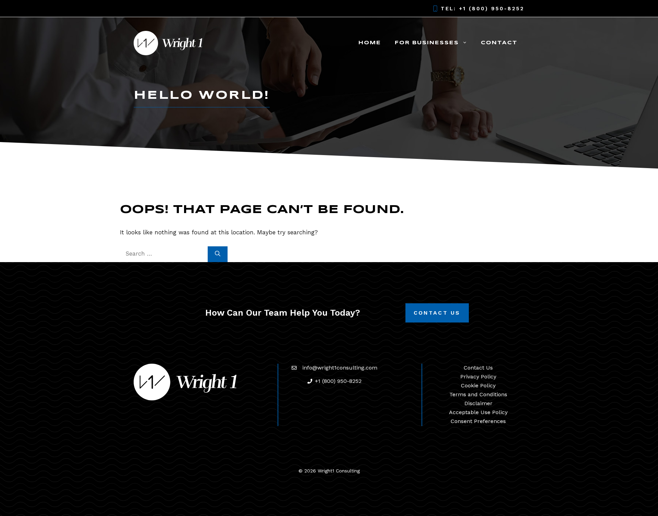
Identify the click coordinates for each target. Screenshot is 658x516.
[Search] (218, 254)
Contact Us (437, 312)
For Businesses (427, 42)
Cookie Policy (478, 385)
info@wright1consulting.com (339, 367)
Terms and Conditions (478, 394)
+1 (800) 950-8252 (491, 8)
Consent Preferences (478, 421)
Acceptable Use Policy (478, 412)
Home (369, 42)
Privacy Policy (478, 376)
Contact (499, 42)
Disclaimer (478, 403)
